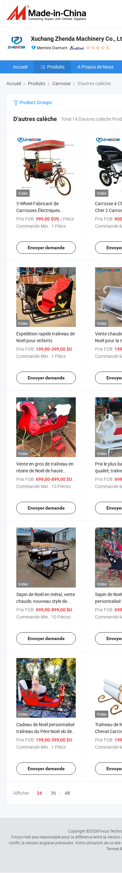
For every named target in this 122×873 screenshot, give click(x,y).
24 (39, 793)
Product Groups (35, 102)
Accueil (20, 67)
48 (67, 793)
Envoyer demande (46, 247)
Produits (55, 67)
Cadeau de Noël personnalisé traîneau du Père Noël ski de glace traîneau (45, 731)
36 (53, 793)
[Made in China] (47, 13)
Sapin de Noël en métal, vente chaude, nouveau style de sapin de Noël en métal (45, 601)
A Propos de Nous (95, 67)
